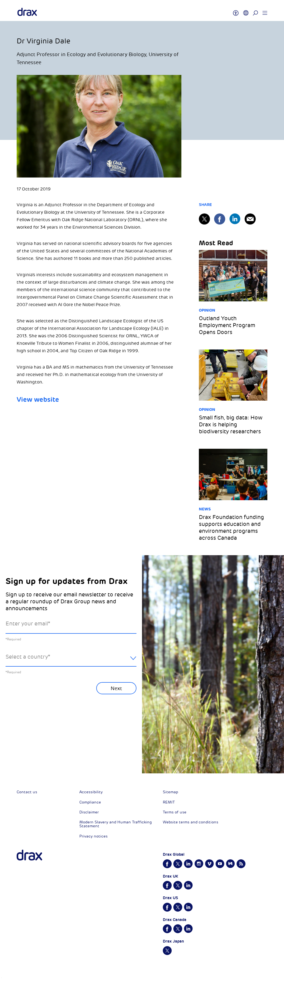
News (205, 509)
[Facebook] (219, 219)
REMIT (169, 802)
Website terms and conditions (190, 822)
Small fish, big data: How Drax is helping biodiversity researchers (230, 424)
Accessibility (91, 792)
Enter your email (28, 623)
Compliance (90, 802)
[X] (204, 219)
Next (116, 688)
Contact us (27, 792)
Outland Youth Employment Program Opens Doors (227, 325)
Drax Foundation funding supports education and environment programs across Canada (231, 527)
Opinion (207, 310)
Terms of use (174, 812)
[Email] (250, 219)
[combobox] (71, 661)
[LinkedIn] (234, 218)
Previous (20, 746)
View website (39, 399)
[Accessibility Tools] (235, 10)
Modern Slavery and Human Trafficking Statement (115, 824)
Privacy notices (93, 836)
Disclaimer (89, 812)
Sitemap (170, 792)
